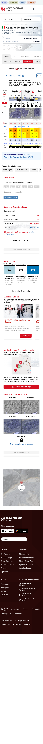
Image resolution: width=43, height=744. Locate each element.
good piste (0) (12, 234)
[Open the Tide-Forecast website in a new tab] (22, 2)
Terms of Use (5, 624)
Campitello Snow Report (21, 240)
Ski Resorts (5, 554)
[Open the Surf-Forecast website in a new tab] (4, 2)
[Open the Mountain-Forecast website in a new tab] (13, 2)
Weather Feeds (25, 568)
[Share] (14, 47)
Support (26, 609)
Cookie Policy (28, 624)
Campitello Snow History (21, 291)
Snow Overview (7, 561)
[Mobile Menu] (40, 9)
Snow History (25, 56)
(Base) (28, 61)
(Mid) (17, 61)
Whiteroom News (7, 564)
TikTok (3, 591)
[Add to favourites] (4, 47)
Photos (3, 568)
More (5, 114)
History (34, 170)
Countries (5, 24)
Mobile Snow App (26, 561)
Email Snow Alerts (26, 557)
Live (15, 56)
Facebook (5, 584)
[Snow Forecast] (11, 9)
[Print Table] (20, 47)
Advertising (15, 609)
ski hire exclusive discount (26, 69)
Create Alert (34, 228)
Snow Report (7, 170)
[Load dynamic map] (21, 487)
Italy (14, 24)
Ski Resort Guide (22, 170)
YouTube (4, 594)
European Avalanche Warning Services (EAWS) (18, 155)
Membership (24, 554)
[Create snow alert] (9, 47)
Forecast (6, 56)
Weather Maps (6, 557)
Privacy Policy (16, 624)
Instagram (5, 587)
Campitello (24, 24)
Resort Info (37, 56)
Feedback (18, 613)
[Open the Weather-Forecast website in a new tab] (31, 2)
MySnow (4, 571)
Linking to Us (6, 613)
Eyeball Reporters (26, 564)
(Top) (7, 61)
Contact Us (36, 609)
